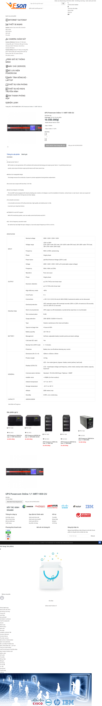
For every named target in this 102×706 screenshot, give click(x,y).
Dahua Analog (22, 49)
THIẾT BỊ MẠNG (15, 24)
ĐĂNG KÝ (54, 605)
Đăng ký (70, 12)
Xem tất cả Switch (20, 27)
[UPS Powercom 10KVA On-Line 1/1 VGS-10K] (51, 423)
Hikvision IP (18, 42)
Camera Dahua (9, 49)
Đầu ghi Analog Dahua (18, 51)
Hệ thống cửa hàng (80, 1)
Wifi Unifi (8, 33)
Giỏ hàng (54, 523)
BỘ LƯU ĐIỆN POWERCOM (7, 643)
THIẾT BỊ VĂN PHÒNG (17, 84)
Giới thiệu (39, 16)
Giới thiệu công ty (10, 517)
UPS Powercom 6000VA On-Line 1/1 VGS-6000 (68, 442)
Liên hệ (83, 16)
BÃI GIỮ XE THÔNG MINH (6, 640)
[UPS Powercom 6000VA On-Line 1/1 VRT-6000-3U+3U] (33, 420)
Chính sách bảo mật (34, 517)
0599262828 (71, 4)
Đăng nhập (70, 10)
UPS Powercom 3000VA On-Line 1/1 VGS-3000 (86, 439)
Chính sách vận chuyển (35, 519)
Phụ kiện (8, 35)
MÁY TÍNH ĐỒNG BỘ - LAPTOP (8, 645)
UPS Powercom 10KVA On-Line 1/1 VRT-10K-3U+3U (14, 436)
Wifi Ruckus (9, 31)
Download (68, 16)
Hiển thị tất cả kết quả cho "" (36, 8)
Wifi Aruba (8, 29)
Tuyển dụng (76, 16)
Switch (7, 27)
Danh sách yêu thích (91, 1)
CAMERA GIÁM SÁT (17, 39)
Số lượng (47, 131)
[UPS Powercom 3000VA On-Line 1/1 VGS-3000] (86, 422)
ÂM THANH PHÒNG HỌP (6, 651)
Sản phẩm (47, 16)
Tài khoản (70, 8)
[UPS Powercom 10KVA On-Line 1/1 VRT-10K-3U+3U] (15, 420)
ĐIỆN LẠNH (13, 103)
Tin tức (61, 16)
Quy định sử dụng (33, 523)
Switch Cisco (12, 27)
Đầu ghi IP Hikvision (14, 44)
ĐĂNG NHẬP (48, 605)
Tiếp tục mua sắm (6, 594)
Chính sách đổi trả (33, 521)
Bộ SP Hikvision (14, 46)
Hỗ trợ (54, 16)
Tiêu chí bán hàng (10, 519)
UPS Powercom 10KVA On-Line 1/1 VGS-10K (50, 442)
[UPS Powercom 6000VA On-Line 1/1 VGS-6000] (68, 423)
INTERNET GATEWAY (17, 20)
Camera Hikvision (10, 42)
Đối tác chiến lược (10, 521)
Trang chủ (32, 16)
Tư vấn (2, 666)
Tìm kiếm (54, 517)
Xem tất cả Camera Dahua (16, 53)
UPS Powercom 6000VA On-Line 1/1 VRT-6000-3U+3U (33, 436)
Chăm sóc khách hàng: (64, 1)
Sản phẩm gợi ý (12, 412)
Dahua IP (16, 49)
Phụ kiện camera (10, 55)
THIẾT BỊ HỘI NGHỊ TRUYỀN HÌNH (8, 649)
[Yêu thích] (7, 147)
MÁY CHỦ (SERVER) (17, 66)
